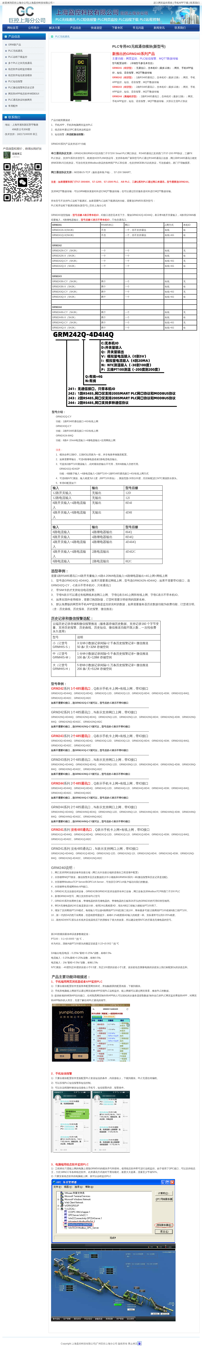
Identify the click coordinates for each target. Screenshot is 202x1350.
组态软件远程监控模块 (20, 69)
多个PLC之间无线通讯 (20, 63)
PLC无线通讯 (15, 50)
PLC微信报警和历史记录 (21, 87)
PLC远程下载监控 (17, 57)
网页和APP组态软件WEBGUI (23, 93)
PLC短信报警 (15, 81)
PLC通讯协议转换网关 (20, 99)
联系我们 (195, 2)
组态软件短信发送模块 (20, 75)
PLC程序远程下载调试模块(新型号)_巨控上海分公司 (78, 205)
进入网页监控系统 (162, 2)
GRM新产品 (14, 44)
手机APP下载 (181, 2)
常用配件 (13, 106)
